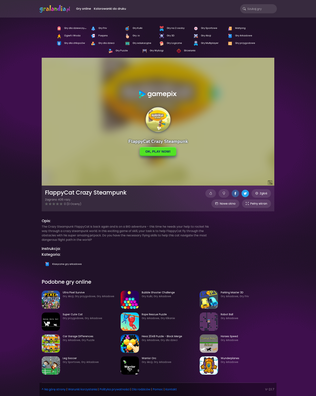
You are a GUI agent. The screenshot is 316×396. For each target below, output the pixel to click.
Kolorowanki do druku (110, 9)
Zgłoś (263, 193)
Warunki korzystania (82, 389)
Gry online (83, 9)
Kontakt (171, 389)
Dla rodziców (141, 389)
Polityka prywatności (114, 389)
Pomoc (158, 389)
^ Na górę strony (54, 389)
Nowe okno (228, 203)
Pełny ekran (258, 203)
